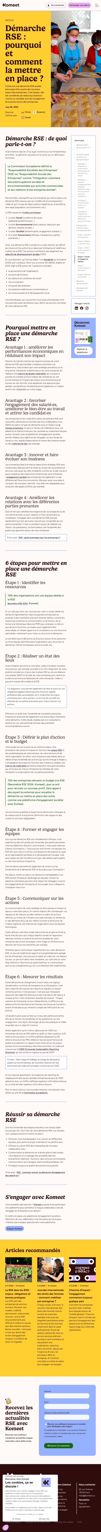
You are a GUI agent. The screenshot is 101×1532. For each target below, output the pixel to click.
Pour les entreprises (60, 1491)
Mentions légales (13, 1522)
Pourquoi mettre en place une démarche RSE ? (82, 157)
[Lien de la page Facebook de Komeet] (82, 308)
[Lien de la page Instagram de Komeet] (87, 308)
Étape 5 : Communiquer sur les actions (84, 268)
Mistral (28, 112)
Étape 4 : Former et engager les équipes (84, 259)
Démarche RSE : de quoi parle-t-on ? (83, 147)
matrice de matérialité (15, 766)
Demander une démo (79, 5)
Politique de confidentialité (37, 1522)
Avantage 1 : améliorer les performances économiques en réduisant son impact (84, 170)
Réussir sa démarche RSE (82, 282)
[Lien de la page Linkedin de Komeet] (76, 308)
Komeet (37, 1204)
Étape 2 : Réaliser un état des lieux (84, 242)
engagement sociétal (17, 477)
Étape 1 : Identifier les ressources (84, 236)
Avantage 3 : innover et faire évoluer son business (83, 204)
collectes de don (20, 443)
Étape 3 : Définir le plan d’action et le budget (84, 250)
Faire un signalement (84, 1505)
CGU (79, 1522)
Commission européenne (35, 1093)
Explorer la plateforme (60, 1504)
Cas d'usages (61, 1509)
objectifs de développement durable (22, 254)
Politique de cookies (63, 1522)
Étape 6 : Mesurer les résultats (84, 276)
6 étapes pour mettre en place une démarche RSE (83, 227)
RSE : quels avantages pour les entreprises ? (39, 537)
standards (48, 259)
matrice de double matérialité (32, 373)
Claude (28, 117)
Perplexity (41, 112)
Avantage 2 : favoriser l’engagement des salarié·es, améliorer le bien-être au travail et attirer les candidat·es (84, 188)
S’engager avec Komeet (82, 289)
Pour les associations (61, 1498)
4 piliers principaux (31, 212)
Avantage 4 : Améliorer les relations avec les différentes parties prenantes (84, 216)
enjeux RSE (56, 750)
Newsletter (84, 1500)
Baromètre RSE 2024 (18, 603)
